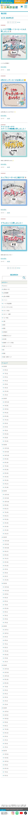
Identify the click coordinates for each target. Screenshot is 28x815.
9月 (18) (6, 459)
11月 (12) (6, 590)
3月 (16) (6, 480)
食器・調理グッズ (7, 357)
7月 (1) (6, 644)
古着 (4, 321)
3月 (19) (6, 526)
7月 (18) (6, 466)
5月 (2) (6, 690)
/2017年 (5, 750)
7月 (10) (6, 729)
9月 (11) (6, 412)
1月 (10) (6, 579)
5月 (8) (6, 426)
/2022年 (5, 537)
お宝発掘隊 (5, 292)
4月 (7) (6, 693)
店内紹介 (5, 332)
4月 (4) (6, 740)
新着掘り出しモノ (7, 335)
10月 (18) (6, 455)
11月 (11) (6, 672)
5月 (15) (6, 565)
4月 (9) (6, 430)
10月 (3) (6, 633)
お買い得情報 (6, 296)
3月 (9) (6, 572)
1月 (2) (6, 394)
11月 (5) (6, 757)
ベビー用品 (5, 317)
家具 (4, 324)
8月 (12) (6, 768)
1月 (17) (6, 533)
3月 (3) (6, 697)
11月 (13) (6, 544)
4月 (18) (6, 523)
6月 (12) (6, 732)
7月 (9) (6, 604)
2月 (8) (6, 437)
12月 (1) (6, 629)
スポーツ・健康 (6, 314)
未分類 (8, 69)
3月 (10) (6, 434)
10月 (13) (6, 676)
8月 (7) (6, 725)
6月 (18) (6, 469)
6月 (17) (6, 515)
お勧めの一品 (6, 289)
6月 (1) (6, 377)
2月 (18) (6, 530)
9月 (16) (6, 679)
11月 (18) (6, 451)
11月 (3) (6, 715)
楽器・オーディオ (7, 346)
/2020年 (5, 626)
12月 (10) (6, 402)
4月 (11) (6, 651)
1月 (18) (6, 487)
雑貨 (4, 353)
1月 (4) (6, 704)
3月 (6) (6, 743)
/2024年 (5, 444)
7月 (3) (6, 373)
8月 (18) (6, 462)
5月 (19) (6, 473)
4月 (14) (6, 476)
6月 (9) (6, 423)
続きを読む (3, 67)
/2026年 (5, 366)
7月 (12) (6, 419)
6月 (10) (6, 608)
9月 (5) (6, 722)
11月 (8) (6, 405)
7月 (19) (6, 512)
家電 (4, 328)
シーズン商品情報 (7, 303)
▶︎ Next (18, 22)
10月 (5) (6, 594)
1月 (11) (6, 441)
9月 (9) (6, 764)
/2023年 (5, 490)
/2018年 (5, 708)
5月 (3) (6, 380)
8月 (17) (6, 508)
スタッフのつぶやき (8, 307)
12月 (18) (6, 540)
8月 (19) (6, 683)
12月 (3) (6, 711)
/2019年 (5, 665)
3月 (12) (6, 654)
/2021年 (5, 583)
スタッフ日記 (6, 310)
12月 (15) (6, 448)
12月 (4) (6, 754)
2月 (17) (6, 483)
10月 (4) (6, 761)
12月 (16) (6, 494)
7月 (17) (6, 558)
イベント (5, 300)
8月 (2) (6, 370)
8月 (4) (6, 601)
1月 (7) (6, 661)
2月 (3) (6, 700)
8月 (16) (6, 555)
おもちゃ (5, 285)
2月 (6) (6, 619)
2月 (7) (6, 576)
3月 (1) (6, 615)
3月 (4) (6, 387)
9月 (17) (6, 551)
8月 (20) (6, 416)
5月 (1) (6, 611)
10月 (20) (6, 547)
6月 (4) (6, 775)
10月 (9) (6, 409)
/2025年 (5, 398)
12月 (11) (6, 587)
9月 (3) (6, 597)
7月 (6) (6, 772)
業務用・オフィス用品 (8, 342)
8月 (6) (6, 640)
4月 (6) (6, 384)
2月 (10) (6, 391)
